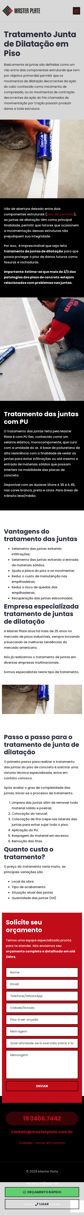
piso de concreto (60, 214)
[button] (76, 11)
